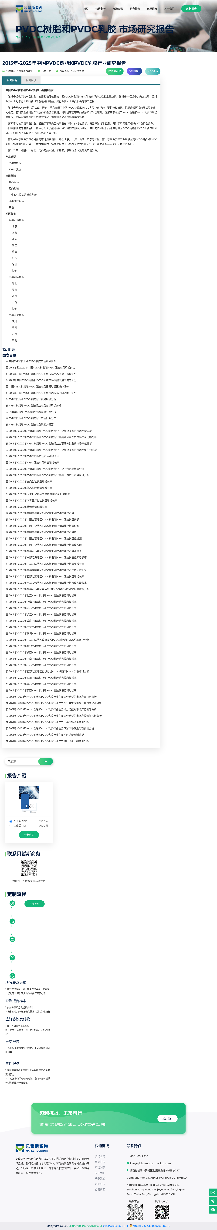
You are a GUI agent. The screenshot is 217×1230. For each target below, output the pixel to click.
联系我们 (168, 1118)
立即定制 (34, 904)
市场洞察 (152, 9)
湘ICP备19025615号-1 (115, 1226)
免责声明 (100, 1189)
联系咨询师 (114, 71)
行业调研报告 (35, 37)
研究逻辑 (153, 71)
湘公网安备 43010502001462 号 (151, 1226)
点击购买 (29, 834)
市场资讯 (118, 9)
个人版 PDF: (30, 821)
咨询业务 (100, 9)
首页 (85, 9)
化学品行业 (51, 37)
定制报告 (191, 9)
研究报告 (135, 9)
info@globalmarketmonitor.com (150, 1163)
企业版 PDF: (30, 825)
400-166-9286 (139, 1156)
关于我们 (169, 9)
